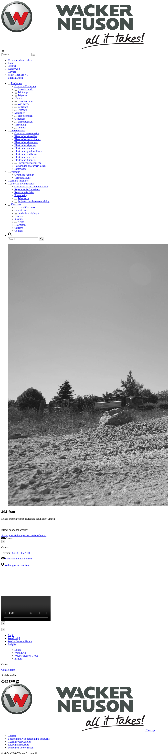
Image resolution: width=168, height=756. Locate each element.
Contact (12, 66)
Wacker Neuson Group (20, 641)
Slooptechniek (25, 115)
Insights (18, 219)
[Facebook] (10, 681)
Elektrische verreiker (25, 157)
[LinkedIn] (17, 681)
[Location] (3, 681)
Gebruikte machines (18, 180)
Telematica (23, 198)
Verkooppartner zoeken (20, 60)
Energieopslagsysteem (29, 163)
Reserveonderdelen (24, 192)
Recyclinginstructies (18, 744)
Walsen (18, 98)
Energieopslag (25, 121)
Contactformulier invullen (18, 558)
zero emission (18, 130)
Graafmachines (25, 101)
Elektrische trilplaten (25, 145)
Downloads (20, 224)
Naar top (150, 730)
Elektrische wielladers (25, 154)
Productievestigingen (28, 213)
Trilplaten (23, 95)
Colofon (12, 735)
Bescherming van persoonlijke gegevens (29, 738)
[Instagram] (7, 681)
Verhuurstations (22, 177)
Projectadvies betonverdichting (34, 201)
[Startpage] (73, 48)
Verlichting (20, 124)
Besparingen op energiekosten (30, 165)
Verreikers (23, 106)
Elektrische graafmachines (28, 151)
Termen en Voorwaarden (20, 747)
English (12, 77)
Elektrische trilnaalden (25, 136)
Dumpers (22, 109)
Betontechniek (25, 89)
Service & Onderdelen (22, 183)
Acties (21, 221)
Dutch (19, 77)
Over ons (16, 204)
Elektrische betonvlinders (27, 139)
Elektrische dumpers (24, 160)
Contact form (8, 669)
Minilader (19, 112)
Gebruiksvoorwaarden (19, 741)
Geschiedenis (21, 210)
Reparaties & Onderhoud (27, 189)
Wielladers (23, 104)
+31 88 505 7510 (21, 553)
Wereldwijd (14, 68)
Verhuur (15, 171)
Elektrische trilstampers (26, 142)
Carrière (12, 71)
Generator (19, 118)
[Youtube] (14, 681)
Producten (16, 83)
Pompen (22, 127)
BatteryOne (20, 168)
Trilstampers (24, 92)
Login (11, 63)
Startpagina (7, 535)
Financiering (20, 195)
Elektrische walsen (24, 148)
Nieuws (18, 216)
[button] (18, 74)
